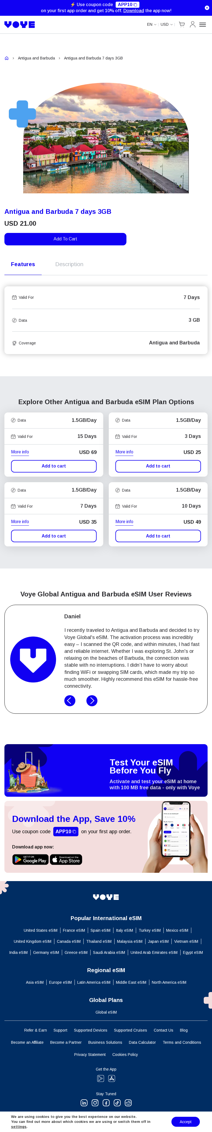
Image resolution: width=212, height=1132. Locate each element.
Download (133, 10)
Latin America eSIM (93, 982)
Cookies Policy (125, 1054)
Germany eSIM (46, 952)
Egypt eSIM (193, 952)
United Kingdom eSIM (32, 941)
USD (165, 24)
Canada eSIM (69, 941)
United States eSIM (40, 930)
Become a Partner (66, 1042)
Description (69, 264)
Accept (186, 1122)
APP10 (125, 4)
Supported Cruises (130, 1030)
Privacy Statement (90, 1054)
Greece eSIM (76, 952)
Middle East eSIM (131, 982)
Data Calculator (142, 1042)
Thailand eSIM (99, 941)
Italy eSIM (124, 930)
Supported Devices (90, 1030)
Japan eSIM (158, 941)
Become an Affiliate (27, 1042)
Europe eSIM (60, 982)
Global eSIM (106, 1012)
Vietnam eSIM (186, 941)
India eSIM (18, 952)
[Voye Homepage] (19, 24)
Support (60, 1030)
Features (23, 264)
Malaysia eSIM (129, 941)
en (149, 24)
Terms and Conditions (182, 1042)
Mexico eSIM (177, 930)
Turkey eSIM (150, 930)
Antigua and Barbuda (36, 58)
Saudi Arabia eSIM (109, 952)
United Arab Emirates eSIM (154, 952)
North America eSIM (169, 982)
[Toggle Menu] (203, 25)
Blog (184, 1030)
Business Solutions (105, 1042)
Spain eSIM (100, 930)
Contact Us (163, 1030)
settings (18, 1127)
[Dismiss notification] (207, 8)
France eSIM (74, 930)
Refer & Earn (35, 1030)
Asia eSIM (35, 982)
